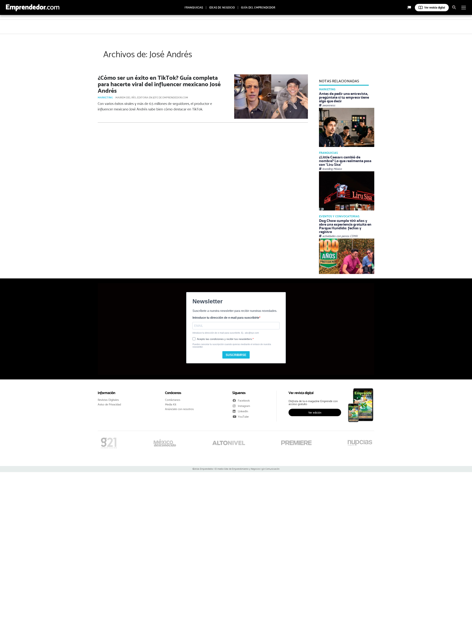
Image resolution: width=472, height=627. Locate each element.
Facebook (244, 400)
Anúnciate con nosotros (179, 409)
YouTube (243, 416)
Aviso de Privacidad (109, 404)
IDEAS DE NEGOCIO (222, 7)
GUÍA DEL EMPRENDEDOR (258, 7)
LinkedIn (243, 411)
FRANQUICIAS (194, 7)
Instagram (244, 406)
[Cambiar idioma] (409, 7)
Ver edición (314, 412)
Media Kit (170, 404)
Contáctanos (172, 399)
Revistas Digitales (108, 399)
